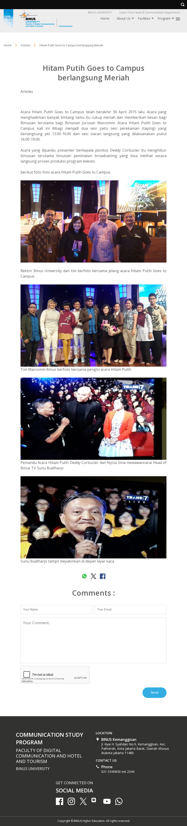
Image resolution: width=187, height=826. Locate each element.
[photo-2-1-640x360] (93, 419)
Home (104, 18)
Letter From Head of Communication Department (149, 12)
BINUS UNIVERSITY (100, 12)
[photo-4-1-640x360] (93, 325)
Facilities (144, 18)
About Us (123, 18)
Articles (27, 91)
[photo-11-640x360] (93, 221)
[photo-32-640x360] (93, 517)
